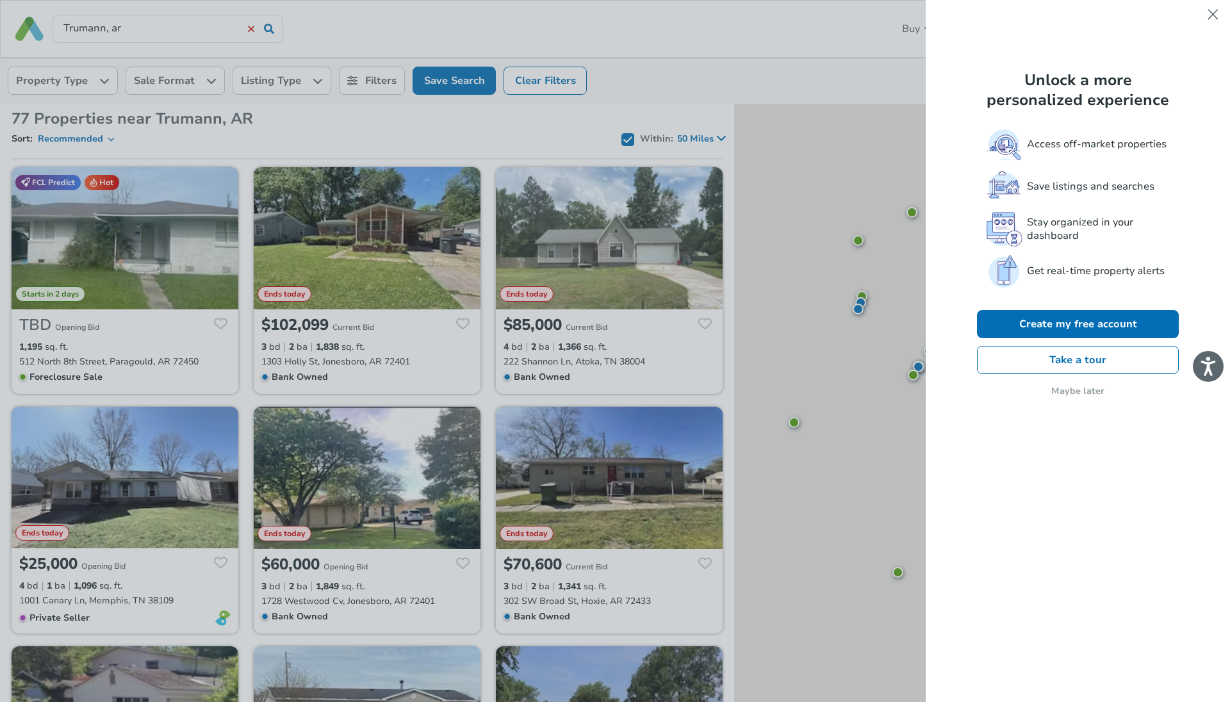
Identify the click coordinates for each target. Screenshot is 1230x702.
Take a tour (1077, 360)
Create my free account (1078, 324)
